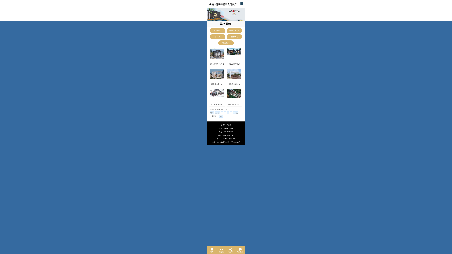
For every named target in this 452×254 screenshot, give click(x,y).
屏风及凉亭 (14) (217, 84)
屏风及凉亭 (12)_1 (217, 64)
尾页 (221, 116)
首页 (211, 113)
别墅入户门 (234, 37)
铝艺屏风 (217, 37)
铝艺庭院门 (217, 31)
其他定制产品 (226, 43)
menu (242, 3)
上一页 (217, 113)
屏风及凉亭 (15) (234, 84)
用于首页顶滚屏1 (217, 104)
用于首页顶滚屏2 (234, 104)
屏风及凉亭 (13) (234, 64)
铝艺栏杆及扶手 (234, 31)
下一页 (235, 113)
